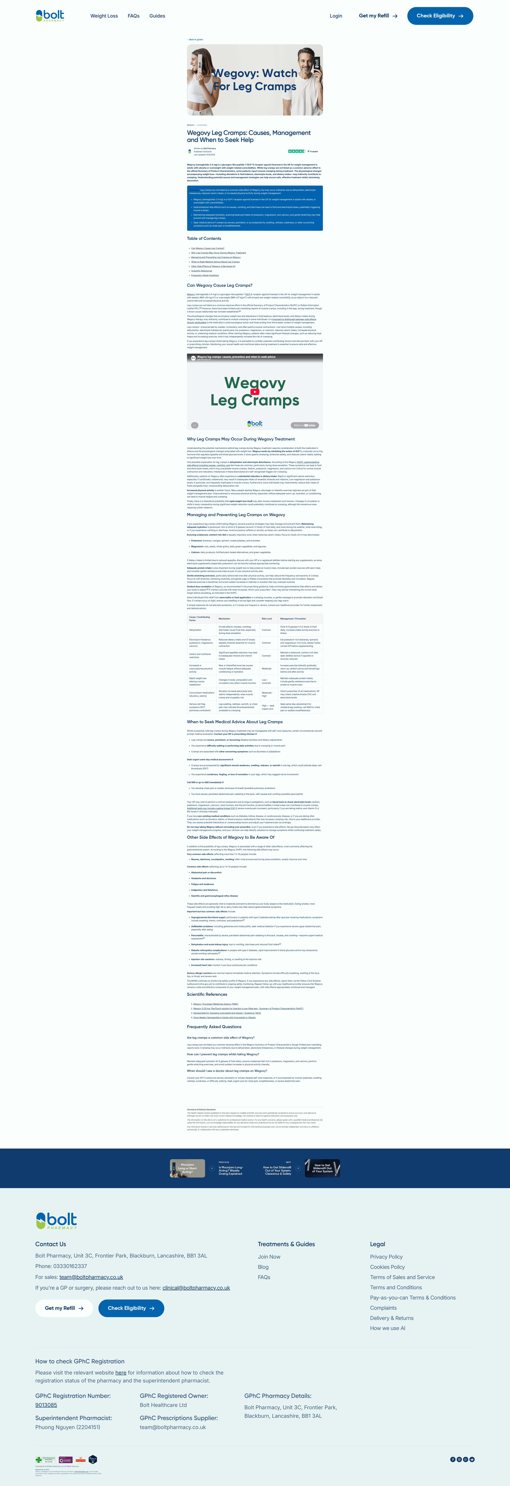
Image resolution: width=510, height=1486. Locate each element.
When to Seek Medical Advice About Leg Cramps (215, 261)
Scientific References (201, 270)
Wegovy (191, 294)
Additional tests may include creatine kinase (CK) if (212, 808)
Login (336, 16)
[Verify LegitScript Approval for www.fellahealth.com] (93, 1459)
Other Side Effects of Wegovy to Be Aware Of (213, 266)
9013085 (46, 1405)
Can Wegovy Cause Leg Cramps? (207, 248)
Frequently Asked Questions (205, 275)
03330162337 (70, 1266)
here (120, 1372)
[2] (200, 308)
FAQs (134, 16)
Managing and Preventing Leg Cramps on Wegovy (216, 257)
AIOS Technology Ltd (81, 1471)
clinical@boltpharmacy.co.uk (196, 1287)
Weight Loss (104, 16)
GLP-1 (249, 294)
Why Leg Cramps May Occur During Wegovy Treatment (218, 252)
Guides (157, 16)
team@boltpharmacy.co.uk (91, 1277)
